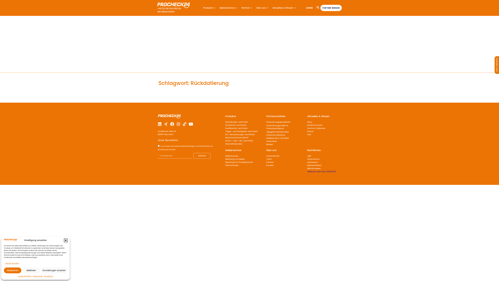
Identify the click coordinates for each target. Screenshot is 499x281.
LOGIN (309, 7)
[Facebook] (172, 124)
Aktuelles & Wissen (318, 116)
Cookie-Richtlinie (24, 276)
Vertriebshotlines (166, 12)
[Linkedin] (160, 124)
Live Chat (497, 65)
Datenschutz (38, 276)
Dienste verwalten (12, 263)
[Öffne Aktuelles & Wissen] (295, 7)
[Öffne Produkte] (215, 7)
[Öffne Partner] (251, 7)
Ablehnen (31, 270)
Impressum (48, 276)
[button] (65, 240)
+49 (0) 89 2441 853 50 (169, 8)
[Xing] (166, 124)
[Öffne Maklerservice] (236, 7)
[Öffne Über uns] (267, 7)
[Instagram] (178, 124)
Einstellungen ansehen (54, 270)
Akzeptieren (12, 270)
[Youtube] (191, 124)
